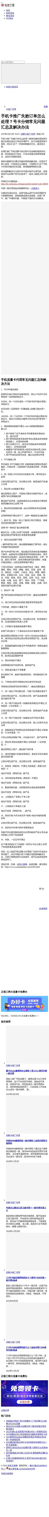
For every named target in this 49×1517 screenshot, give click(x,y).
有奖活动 (10, 13)
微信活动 (10, 16)
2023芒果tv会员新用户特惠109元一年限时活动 (26, 1432)
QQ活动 (9, 18)
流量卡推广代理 (28, 134)
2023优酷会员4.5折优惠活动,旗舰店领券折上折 (26, 1434)
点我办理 (5, 1410)
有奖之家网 (22, 864)
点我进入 (35, 188)
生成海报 (43, 908)
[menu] (2, 2)
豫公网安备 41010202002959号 (22, 1469)
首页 (8, 10)
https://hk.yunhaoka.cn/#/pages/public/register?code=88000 (24, 184)
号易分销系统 (7, 1473)
